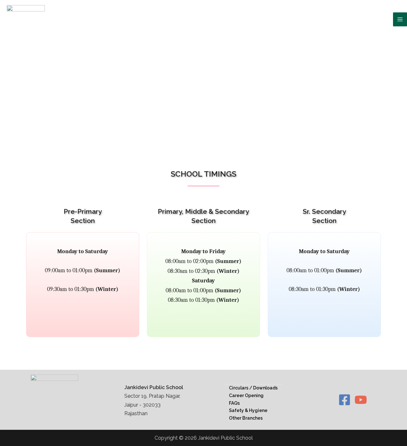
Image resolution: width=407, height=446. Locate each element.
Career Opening (246, 395)
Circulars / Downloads (253, 387)
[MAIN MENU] (400, 19)
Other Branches (246, 418)
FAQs (234, 403)
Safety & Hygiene (248, 410)
